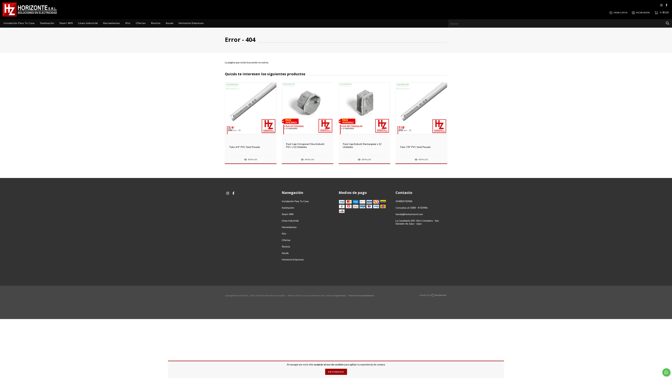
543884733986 (404, 201)
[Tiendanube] (433, 295)
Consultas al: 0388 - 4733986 (412, 207)
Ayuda (169, 23)
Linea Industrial (88, 23)
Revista (155, 23)
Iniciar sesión (643, 12)
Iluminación (47, 23)
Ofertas (141, 23)
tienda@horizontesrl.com (409, 214)
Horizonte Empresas (191, 23)
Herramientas (111, 23)
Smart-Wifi (66, 23)
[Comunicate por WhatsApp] (666, 372)
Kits (128, 23)
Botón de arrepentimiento (361, 295)
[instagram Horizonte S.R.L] (661, 5)
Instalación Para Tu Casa (19, 23)
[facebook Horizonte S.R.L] (666, 5)
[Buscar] (667, 23)
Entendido (336, 371)
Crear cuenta (620, 12)
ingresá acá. (340, 295)
